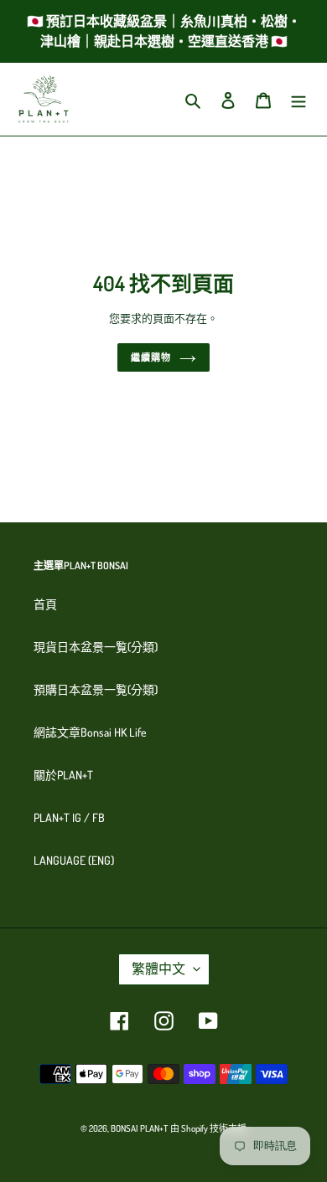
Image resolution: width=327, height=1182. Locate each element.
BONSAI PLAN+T (139, 1128)
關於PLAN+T (63, 775)
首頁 (45, 604)
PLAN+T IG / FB (69, 817)
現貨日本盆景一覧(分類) (96, 647)
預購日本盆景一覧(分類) (96, 689)
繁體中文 (158, 968)
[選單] (298, 99)
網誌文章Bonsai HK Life (90, 732)
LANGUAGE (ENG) (74, 860)
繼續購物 (151, 357)
